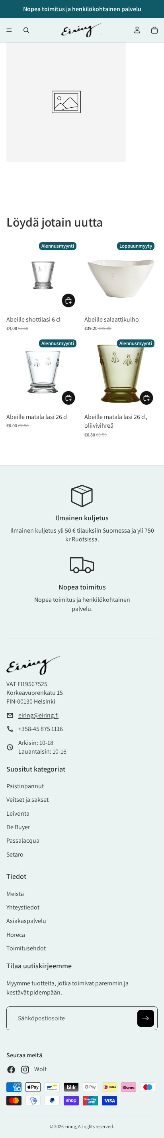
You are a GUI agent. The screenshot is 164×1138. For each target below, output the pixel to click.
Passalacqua (22, 840)
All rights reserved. (96, 1126)
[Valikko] (9, 30)
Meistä (15, 894)
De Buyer (18, 827)
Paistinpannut (25, 786)
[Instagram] (25, 1069)
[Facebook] (11, 1069)
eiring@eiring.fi (38, 715)
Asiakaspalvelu (26, 921)
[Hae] (26, 30)
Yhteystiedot (22, 907)
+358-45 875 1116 (40, 729)
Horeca (15, 935)
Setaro (14, 854)
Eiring (70, 1126)
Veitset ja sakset (27, 799)
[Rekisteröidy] (145, 1018)
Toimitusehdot (26, 948)
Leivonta (17, 813)
